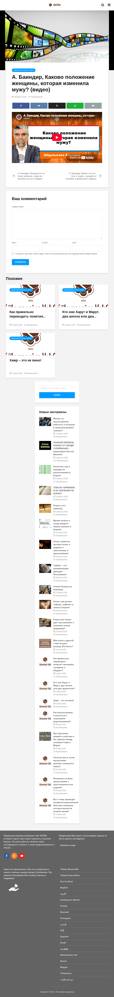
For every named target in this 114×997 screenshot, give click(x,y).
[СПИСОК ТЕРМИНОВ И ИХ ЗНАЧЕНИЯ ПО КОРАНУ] (45, 490)
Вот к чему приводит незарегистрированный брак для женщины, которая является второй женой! (65, 805)
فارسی (63, 924)
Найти (57, 395)
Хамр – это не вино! (25, 360)
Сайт (74, 243)
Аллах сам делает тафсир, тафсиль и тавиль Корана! (63, 604)
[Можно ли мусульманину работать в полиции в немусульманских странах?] (45, 421)
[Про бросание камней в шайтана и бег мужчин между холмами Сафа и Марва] (45, 736)
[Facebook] (7, 856)
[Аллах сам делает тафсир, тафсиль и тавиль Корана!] (45, 604)
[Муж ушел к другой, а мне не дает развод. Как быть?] (45, 643)
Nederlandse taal (68, 955)
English (64, 887)
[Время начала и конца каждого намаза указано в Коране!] (45, 523)
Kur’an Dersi (66, 881)
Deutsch (64, 912)
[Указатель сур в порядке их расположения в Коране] (45, 469)
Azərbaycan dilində (70, 900)
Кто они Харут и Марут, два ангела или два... (80, 314)
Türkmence (66, 973)
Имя (14, 243)
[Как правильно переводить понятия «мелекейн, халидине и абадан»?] (30, 295)
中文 (62, 930)
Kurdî (63, 942)
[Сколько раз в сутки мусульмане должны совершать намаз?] (45, 760)
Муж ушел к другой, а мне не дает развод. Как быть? (63, 643)
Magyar (64, 967)
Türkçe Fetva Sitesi (70, 875)
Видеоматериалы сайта (24, 70)
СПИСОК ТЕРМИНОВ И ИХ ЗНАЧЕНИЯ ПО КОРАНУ (64, 490)
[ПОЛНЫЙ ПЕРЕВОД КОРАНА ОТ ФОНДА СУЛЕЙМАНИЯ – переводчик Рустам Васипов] (45, 445)
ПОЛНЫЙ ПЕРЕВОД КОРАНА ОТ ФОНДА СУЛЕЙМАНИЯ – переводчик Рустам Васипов (63, 448)
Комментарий (17, 207)
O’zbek (63, 906)
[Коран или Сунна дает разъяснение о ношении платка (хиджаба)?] (45, 622)
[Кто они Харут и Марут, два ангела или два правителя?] (83, 295)
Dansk (63, 961)
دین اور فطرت (66, 979)
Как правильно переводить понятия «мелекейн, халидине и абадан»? (63, 664)
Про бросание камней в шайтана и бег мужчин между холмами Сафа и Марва (63, 739)
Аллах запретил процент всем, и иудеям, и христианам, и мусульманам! (61, 547)
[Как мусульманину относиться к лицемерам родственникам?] (45, 715)
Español (64, 936)
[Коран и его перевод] (45, 508)
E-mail (45, 243)
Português (65, 918)
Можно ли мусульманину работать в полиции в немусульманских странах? (64, 424)
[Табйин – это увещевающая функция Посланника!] (45, 568)
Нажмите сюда (68, 845)
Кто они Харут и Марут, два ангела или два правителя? (64, 685)
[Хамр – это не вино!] (30, 344)
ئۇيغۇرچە (64, 949)
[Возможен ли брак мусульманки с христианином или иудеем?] (45, 781)
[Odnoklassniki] (14, 856)
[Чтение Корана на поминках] (45, 589)
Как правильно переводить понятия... (28, 314)
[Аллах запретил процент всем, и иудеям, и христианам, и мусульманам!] (45, 544)
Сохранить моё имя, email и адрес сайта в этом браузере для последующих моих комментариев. (56, 254)
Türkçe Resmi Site (69, 869)
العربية (63, 894)
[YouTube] (22, 856)
